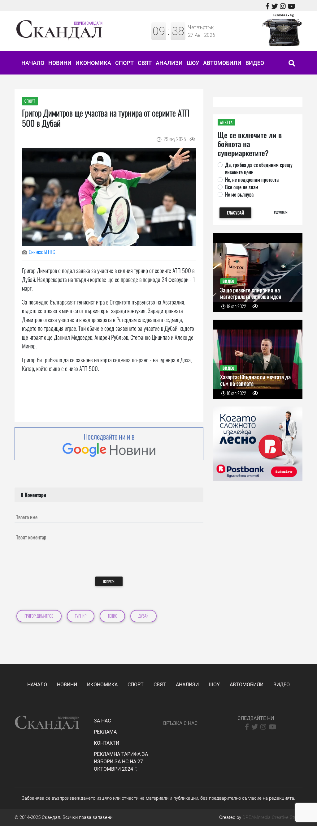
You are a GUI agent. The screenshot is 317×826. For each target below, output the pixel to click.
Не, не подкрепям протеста (252, 179)
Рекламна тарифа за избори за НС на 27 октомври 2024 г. (121, 761)
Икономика (93, 63)
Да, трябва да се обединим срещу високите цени (259, 168)
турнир (80, 616)
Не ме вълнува (239, 194)
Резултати (281, 212)
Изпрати (109, 581)
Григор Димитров (39, 616)
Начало (32, 63)
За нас (102, 721)
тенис (112, 616)
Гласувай (235, 213)
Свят (145, 63)
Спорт (124, 63)
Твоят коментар (31, 537)
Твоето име (26, 517)
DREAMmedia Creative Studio (272, 817)
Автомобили (222, 63)
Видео (254, 63)
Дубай (143, 616)
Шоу (193, 63)
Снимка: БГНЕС (42, 252)
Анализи (169, 63)
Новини (60, 63)
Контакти (106, 743)
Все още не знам (241, 187)
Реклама (105, 732)
